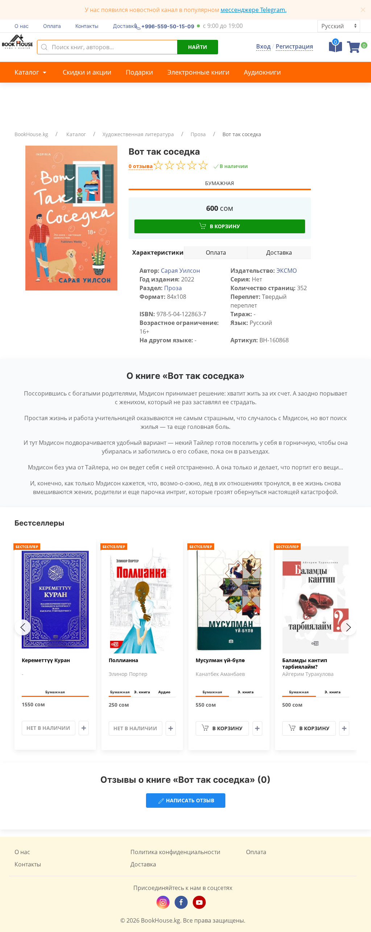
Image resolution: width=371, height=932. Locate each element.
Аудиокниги (262, 72)
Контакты (87, 26)
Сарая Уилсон (180, 271)
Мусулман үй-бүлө (220, 660)
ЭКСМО (286, 271)
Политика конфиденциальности (175, 852)
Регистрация (294, 46)
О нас (21, 26)
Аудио (164, 691)
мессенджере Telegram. (254, 10)
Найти (197, 46)
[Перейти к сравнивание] (335, 49)
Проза (198, 134)
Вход (263, 46)
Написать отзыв (189, 800)
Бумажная (219, 183)
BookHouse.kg (31, 134)
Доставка (125, 26)
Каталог (27, 72)
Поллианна (123, 660)
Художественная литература (138, 134)
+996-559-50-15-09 (167, 26)
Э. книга (142, 691)
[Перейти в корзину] (353, 49)
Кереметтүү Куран (46, 660)
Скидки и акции (87, 72)
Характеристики (158, 252)
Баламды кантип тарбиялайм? (304, 663)
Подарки (139, 72)
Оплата (52, 26)
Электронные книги (198, 72)
